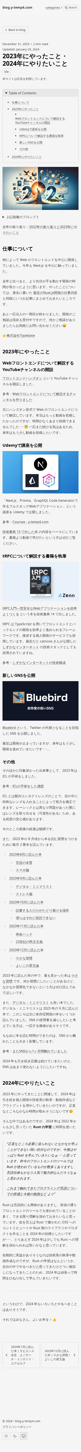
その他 (23, 149)
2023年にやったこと (25, 109)
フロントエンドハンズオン (22, 378)
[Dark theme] (15, 1436)
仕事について (20, 102)
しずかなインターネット (20, 647)
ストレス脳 (24, 894)
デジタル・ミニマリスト (34, 886)
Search (72, 7)
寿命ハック (24, 934)
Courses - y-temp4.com (30, 522)
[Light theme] (6, 1436)
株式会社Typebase (21, 335)
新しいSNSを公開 (30, 142)
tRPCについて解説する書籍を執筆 (41, 136)
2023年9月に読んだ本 (25, 878)
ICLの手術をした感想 (28, 786)
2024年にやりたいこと (27, 157)
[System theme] (23, 1436)
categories (52, 7)
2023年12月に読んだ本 (26, 950)
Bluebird (9, 727)
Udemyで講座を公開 (33, 129)
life (6, 72)
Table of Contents (22, 93)
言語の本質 (24, 862)
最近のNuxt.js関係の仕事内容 (55, 292)
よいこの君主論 (27, 965)
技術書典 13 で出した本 (20, 531)
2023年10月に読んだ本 (26, 902)
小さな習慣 (24, 958)
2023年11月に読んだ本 (26, 926)
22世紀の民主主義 (29, 941)
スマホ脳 (22, 870)
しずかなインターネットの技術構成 (39, 662)
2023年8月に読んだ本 (25, 854)
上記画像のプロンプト (22, 217)
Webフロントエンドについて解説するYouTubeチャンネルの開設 (40, 120)
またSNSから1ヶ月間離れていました (39, 1051)
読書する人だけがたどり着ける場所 (42, 910)
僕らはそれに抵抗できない (36, 918)
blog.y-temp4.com (27, 1421)
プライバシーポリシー (17, 1427)
